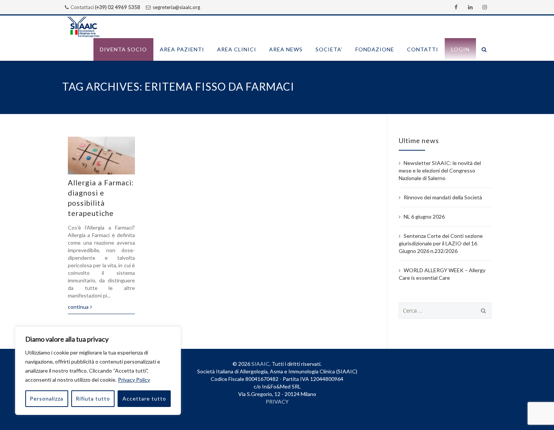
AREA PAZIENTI (182, 49)
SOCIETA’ (329, 49)
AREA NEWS (286, 49)
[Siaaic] (83, 26)
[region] (98, 371)
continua (78, 307)
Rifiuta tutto (93, 398)
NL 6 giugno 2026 (424, 216)
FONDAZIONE (374, 49)
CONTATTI (422, 49)
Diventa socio (123, 49)
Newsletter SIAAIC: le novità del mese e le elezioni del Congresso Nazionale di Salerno (440, 170)
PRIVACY (277, 401)
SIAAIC (260, 364)
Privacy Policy (134, 379)
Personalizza (46, 398)
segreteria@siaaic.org (176, 7)
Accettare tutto (144, 398)
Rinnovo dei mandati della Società (443, 197)
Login (460, 49)
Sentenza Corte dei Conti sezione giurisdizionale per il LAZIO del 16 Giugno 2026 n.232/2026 (441, 243)
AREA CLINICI (236, 49)
